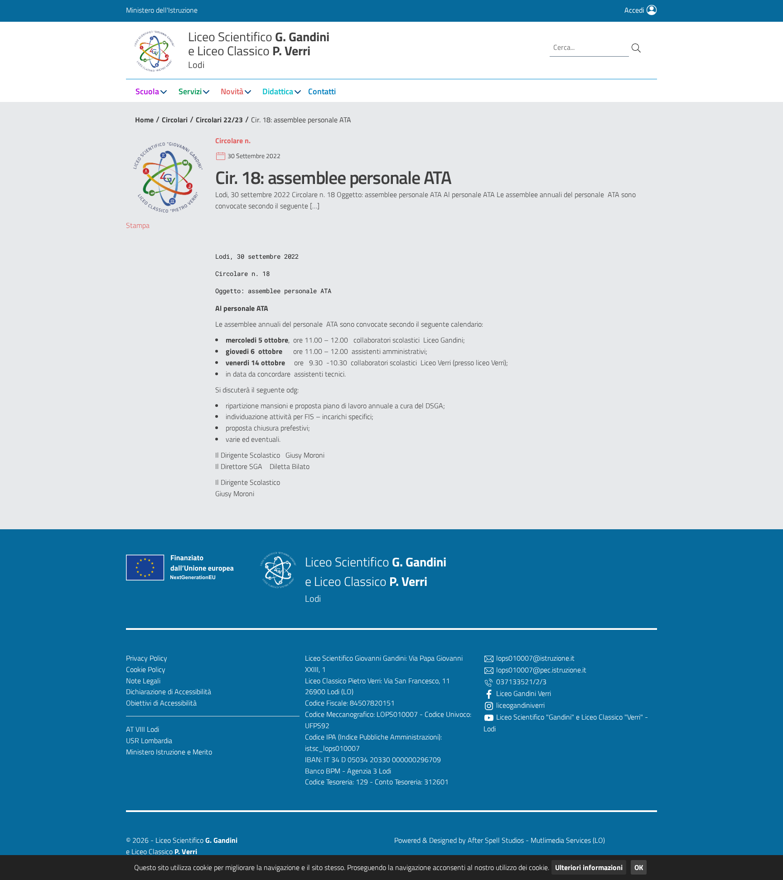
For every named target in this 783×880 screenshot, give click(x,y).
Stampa (138, 225)
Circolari (175, 119)
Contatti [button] (322, 91)
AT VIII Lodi (142, 729)
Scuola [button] (147, 91)
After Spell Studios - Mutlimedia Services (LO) (536, 840)
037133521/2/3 (520, 681)
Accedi (635, 10)
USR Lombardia (149, 740)
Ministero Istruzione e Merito (169, 751)
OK (638, 867)
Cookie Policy (145, 669)
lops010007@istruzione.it (534, 658)
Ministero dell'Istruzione (162, 10)
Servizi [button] (190, 91)
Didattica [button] (277, 91)
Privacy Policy (146, 658)
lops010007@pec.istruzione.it (540, 669)
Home (144, 119)
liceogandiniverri (519, 705)
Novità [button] (232, 91)
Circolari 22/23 (219, 119)
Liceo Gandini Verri (522, 693)
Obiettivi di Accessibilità (161, 702)
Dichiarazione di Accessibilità (168, 691)
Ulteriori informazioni (589, 867)
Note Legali (143, 680)
